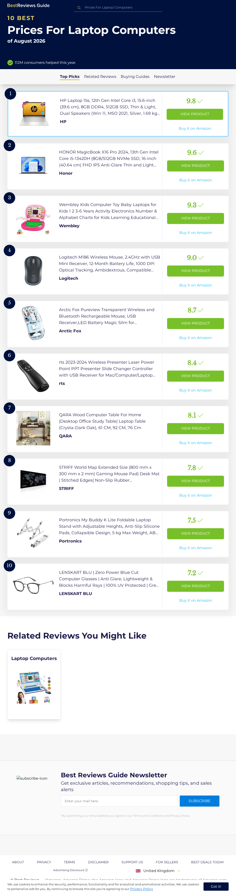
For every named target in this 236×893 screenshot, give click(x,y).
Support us (132, 862)
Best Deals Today (207, 862)
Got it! (216, 886)
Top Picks (70, 76)
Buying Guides (135, 76)
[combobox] (118, 7)
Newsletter (164, 76)
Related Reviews (100, 76)
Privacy (44, 862)
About (18, 862)
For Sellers (167, 862)
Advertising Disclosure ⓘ (70, 870)
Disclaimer (98, 862)
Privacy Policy (141, 889)
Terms (69, 862)
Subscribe (200, 801)
